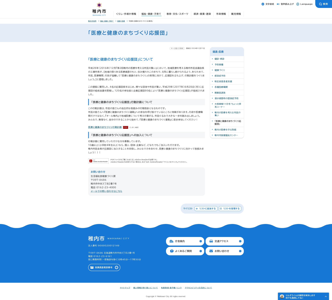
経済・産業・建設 (202, 14)
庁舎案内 (180, 241)
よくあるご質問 (183, 251)
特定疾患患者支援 (223, 81)
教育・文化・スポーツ (177, 14)
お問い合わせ (222, 251)
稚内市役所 (92, 21)
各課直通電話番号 (103, 267)
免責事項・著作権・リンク (171, 288)
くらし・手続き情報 (126, 14)
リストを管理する (231, 208)
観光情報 (236, 14)
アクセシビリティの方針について (198, 288)
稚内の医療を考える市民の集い (228, 113)
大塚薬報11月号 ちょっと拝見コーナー (228, 105)
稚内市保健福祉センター (226, 135)
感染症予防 (220, 76)
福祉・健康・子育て (151, 14)
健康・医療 (121, 21)
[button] (325, 296)
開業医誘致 (220, 93)
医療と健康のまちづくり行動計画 (105, 127)
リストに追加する (207, 208)
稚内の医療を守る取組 (225, 130)
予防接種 (219, 65)
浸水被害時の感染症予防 (227, 98)
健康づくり (220, 70)
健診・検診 (219, 59)
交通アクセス (222, 241)
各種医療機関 (221, 87)
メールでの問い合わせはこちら (106, 191)
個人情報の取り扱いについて (145, 288)
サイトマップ (125, 288)
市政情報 (221, 14)
